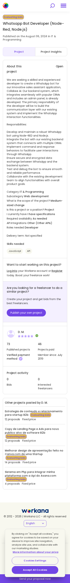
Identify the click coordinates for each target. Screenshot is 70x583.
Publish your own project (26, 313)
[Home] (5, 5)
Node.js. (44, 135)
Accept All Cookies (35, 570)
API (28, 251)
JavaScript (15, 251)
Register (57, 271)
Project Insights (51, 52)
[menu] (63, 5)
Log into (12, 271)
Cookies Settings (35, 560)
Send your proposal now (35, 579)
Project (19, 52)
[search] (52, 5)
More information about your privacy (37, 552)
